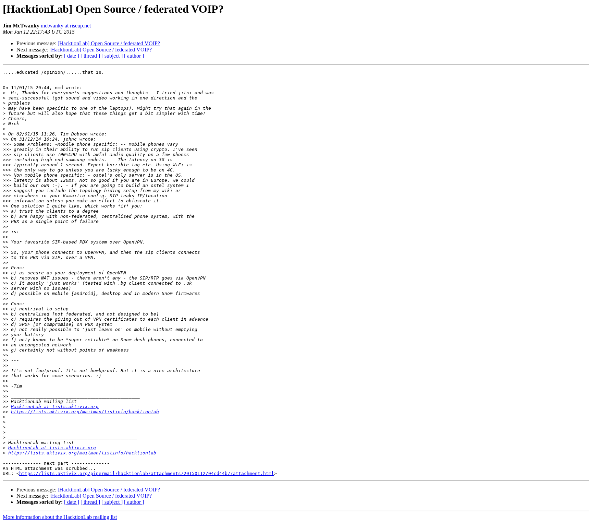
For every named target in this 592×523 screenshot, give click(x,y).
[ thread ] (90, 56)
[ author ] (134, 56)
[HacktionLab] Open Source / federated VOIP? (109, 43)
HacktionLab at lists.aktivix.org (55, 406)
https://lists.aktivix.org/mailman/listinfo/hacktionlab (85, 411)
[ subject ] (112, 56)
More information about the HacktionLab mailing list (60, 517)
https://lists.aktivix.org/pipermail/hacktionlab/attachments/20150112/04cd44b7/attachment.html (146, 473)
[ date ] (71, 56)
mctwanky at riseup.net (66, 25)
